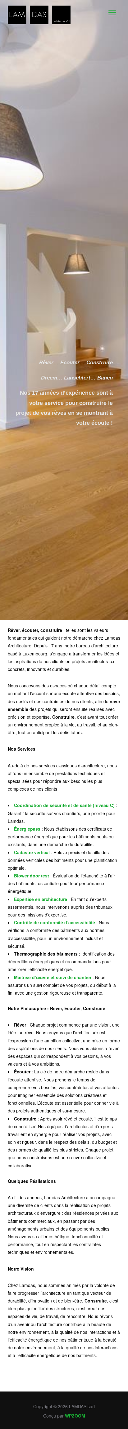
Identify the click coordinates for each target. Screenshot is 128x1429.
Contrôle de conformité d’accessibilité (54, 922)
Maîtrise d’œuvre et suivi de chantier (52, 977)
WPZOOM (75, 1416)
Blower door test (31, 875)
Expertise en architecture (40, 899)
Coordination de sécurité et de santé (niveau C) (64, 805)
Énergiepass (27, 829)
